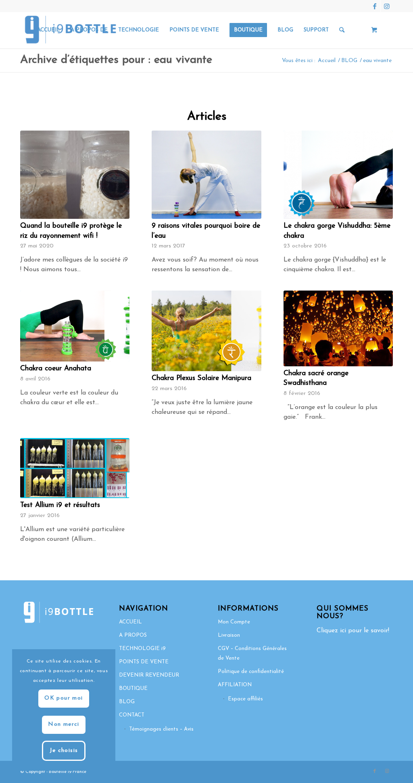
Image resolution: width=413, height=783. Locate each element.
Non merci (63, 724)
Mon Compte (234, 622)
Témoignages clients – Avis (161, 729)
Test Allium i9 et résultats (60, 505)
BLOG (127, 701)
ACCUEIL (130, 622)
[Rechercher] (342, 30)
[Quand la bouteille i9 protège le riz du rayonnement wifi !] (74, 175)
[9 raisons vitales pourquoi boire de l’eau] (206, 175)
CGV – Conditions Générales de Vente (252, 653)
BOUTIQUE (133, 688)
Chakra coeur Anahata (55, 368)
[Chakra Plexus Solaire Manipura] (206, 331)
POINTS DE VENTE (144, 662)
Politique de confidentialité (251, 671)
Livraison (229, 635)
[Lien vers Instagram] (387, 6)
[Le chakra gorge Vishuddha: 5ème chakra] (338, 175)
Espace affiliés (245, 699)
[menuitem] (48, 30)
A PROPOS (133, 635)
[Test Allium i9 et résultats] (74, 468)
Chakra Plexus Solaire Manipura (201, 378)
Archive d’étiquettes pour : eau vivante (116, 60)
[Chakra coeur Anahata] (74, 326)
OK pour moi (63, 698)
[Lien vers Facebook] (374, 6)
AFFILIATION (235, 684)
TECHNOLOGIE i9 (142, 648)
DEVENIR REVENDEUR (149, 675)
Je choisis (64, 751)
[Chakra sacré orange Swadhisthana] (338, 328)
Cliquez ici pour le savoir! (353, 630)
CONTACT (131, 715)
